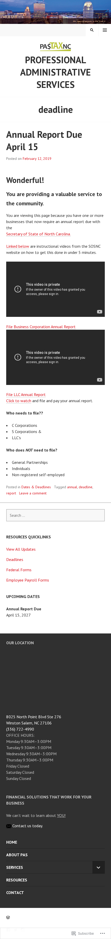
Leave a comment (32, 493)
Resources (16, 879)
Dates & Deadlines (36, 487)
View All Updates (21, 549)
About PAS (17, 854)
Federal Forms (18, 569)
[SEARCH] (92, 30)
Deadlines (14, 559)
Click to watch (18, 400)
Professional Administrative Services (55, 72)
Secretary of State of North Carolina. (38, 233)
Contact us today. (27, 825)
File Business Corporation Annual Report (41, 326)
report (11, 493)
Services (14, 867)
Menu (104, 30)
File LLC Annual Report (26, 394)
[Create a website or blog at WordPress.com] (8, 917)
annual (72, 487)
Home (11, 842)
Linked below (17, 246)
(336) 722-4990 (20, 729)
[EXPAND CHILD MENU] (98, 867)
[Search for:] (55, 515)
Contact (15, 892)
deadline (85, 487)
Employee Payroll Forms (27, 580)
